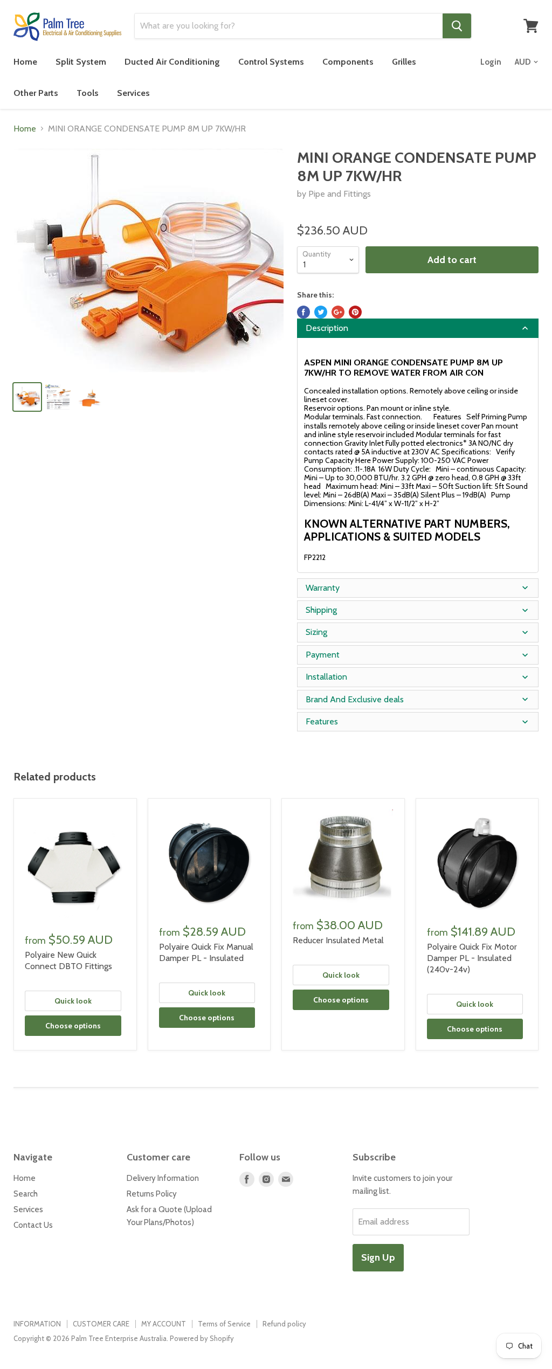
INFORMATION (37, 1323)
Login (490, 62)
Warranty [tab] (323, 588)
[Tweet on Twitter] (320, 312)
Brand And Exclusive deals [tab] (355, 699)
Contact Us (33, 1225)
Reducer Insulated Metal (338, 940)
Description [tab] (327, 328)
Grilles (404, 62)
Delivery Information (163, 1178)
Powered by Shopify (202, 1338)
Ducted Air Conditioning (172, 62)
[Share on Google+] (338, 312)
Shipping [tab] (321, 610)
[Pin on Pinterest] (355, 312)
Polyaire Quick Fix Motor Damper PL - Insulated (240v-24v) (472, 958)
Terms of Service (224, 1323)
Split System (81, 62)
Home (25, 62)
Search (25, 1194)
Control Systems (271, 62)
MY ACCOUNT (163, 1323)
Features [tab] (322, 721)
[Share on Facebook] (303, 312)
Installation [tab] (326, 677)
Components (348, 62)
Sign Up (378, 1257)
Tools (88, 93)
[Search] (457, 25)
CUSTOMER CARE (101, 1323)
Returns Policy (152, 1194)
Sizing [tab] (316, 632)
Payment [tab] (323, 654)
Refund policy (284, 1323)
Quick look (73, 1001)
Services (133, 93)
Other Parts (35, 93)
